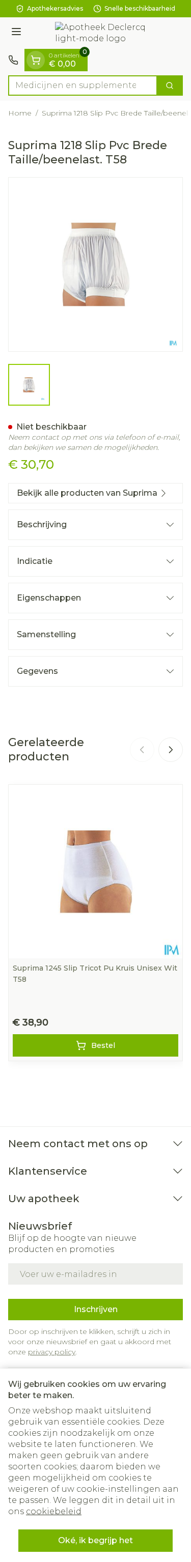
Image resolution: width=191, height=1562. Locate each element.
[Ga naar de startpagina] (106, 33)
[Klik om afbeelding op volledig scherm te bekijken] (95, 264)
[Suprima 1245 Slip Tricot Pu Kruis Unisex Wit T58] (95, 871)
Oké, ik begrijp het (95, 1540)
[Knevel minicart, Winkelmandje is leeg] (35, 60)
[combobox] (82, 85)
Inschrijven (96, 1309)
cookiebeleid (53, 1511)
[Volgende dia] (170, 749)
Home (20, 113)
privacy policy (51, 1351)
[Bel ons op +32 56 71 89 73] (13, 60)
